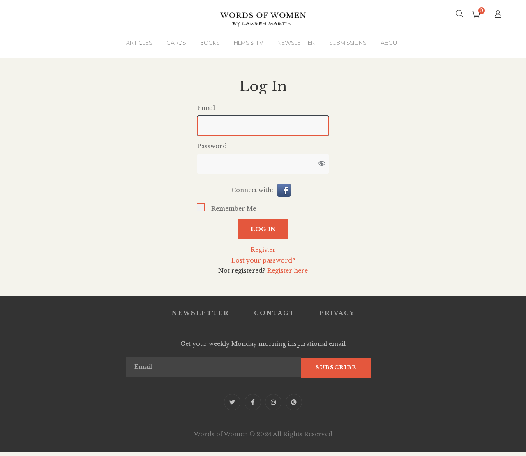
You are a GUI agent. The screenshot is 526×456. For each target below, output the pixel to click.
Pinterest (294, 402)
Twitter (232, 402)
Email (206, 108)
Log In (263, 229)
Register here (287, 270)
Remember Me (233, 208)
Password (212, 146)
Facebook (253, 402)
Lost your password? (263, 260)
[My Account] (499, 14)
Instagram (273, 402)
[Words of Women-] (263, 14)
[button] (284, 189)
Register (263, 249)
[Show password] (322, 164)
